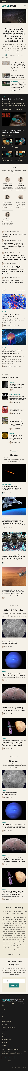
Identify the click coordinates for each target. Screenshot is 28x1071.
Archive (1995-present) (8, 1027)
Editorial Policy (6, 1039)
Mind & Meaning (6, 1021)
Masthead (4, 1037)
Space (3, 1016)
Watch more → (7, 109)
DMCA (24, 1067)
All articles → (21, 290)
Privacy (14, 1067)
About (3, 1034)
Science (4, 1019)
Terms (20, 1067)
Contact (4, 1045)
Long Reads (5, 1024)
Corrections (5, 1042)
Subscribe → (8, 1057)
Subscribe (5, 1)
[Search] (21, 5)
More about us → (14, 954)
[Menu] (24, 5)
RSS (10, 1060)
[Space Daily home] (9, 5)
